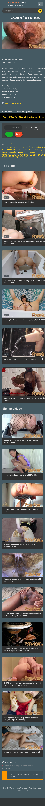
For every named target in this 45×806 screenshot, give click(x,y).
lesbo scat (29, 149)
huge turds (6, 157)
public (21, 149)
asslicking (38, 149)
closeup (15, 157)
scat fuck (14, 152)
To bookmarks (14, 128)
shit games (34, 152)
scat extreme (23, 154)
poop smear (23, 152)
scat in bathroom (13, 147)
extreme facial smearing (31, 147)
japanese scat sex (9, 154)
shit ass (33, 154)
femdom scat (12, 149)
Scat (13, 144)
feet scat (23, 157)
